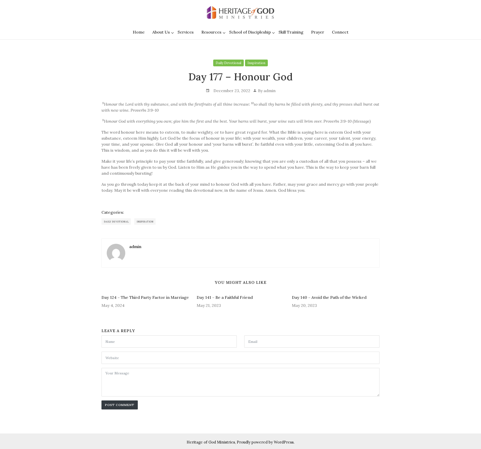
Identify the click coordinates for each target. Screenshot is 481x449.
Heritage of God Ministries (211, 442)
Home (139, 32)
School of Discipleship (250, 32)
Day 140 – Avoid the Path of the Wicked (329, 297)
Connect (340, 32)
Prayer (317, 32)
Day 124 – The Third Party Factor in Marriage (145, 297)
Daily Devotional (228, 63)
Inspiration (256, 63)
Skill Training (291, 32)
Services (186, 32)
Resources (211, 32)
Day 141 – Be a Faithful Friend (225, 297)
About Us (161, 32)
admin (270, 90)
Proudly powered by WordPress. (266, 442)
